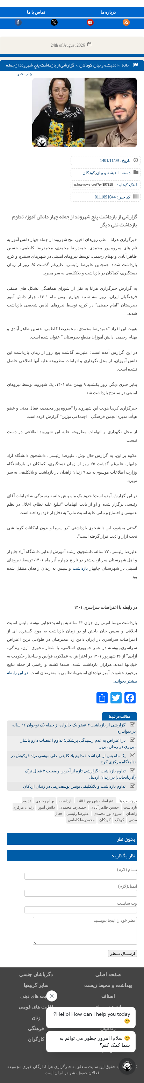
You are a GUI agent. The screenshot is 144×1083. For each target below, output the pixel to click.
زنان (36, 1017)
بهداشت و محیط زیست (108, 985)
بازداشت (80, 568)
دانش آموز (46, 807)
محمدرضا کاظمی (81, 820)
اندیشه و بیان (105, 65)
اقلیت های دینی (36, 996)
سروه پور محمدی (108, 813)
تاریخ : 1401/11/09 (115, 160)
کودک (119, 820)
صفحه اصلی (108, 974)
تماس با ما (36, 12)
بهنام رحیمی (44, 801)
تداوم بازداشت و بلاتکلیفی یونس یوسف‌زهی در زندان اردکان (74, 786)
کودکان (85, 65)
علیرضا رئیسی (77, 813)
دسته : (124, 172)
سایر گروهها (36, 985)
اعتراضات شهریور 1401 (96, 801)
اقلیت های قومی (36, 1007)
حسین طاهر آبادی (105, 807)
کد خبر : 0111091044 (112, 197)
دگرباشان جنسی (36, 974)
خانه (126, 65)
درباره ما (108, 12)
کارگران (36, 1039)
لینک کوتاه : (127, 184)
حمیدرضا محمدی (72, 807)
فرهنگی (36, 1028)
